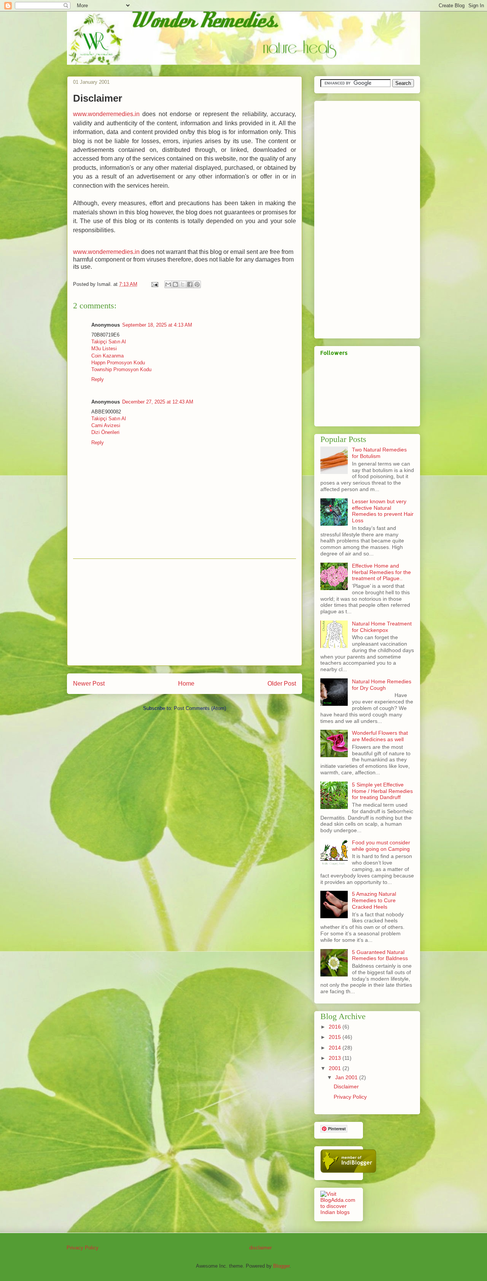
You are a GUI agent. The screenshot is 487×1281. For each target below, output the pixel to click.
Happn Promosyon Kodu (118, 362)
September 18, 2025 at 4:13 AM (157, 325)
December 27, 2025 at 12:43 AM (157, 402)
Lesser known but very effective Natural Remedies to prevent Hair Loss (383, 510)
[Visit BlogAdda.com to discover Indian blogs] (338, 1212)
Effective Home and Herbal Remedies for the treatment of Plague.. (381, 572)
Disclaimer (346, 1086)
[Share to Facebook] (190, 284)
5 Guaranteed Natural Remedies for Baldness (380, 955)
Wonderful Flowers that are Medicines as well (380, 736)
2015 (335, 1037)
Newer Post (89, 683)
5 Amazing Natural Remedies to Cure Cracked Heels (374, 900)
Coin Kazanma (107, 356)
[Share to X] (182, 284)
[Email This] (168, 284)
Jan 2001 (347, 1077)
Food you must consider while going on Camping (381, 845)
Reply (97, 379)
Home (186, 683)
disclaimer (260, 1248)
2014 (335, 1048)
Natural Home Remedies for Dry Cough (381, 684)
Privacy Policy (350, 1097)
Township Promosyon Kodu (121, 369)
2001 (335, 1068)
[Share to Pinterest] (197, 284)
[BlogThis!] (175, 284)
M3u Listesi (104, 348)
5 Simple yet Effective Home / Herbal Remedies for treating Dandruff (382, 791)
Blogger (281, 1266)
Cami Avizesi (105, 425)
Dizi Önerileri (105, 432)
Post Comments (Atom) (200, 708)
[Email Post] (154, 284)
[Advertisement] (184, 612)
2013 (335, 1058)
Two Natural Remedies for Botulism (379, 453)
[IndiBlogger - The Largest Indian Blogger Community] (348, 1171)
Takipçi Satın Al (108, 342)
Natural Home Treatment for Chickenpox (382, 627)
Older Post (281, 683)
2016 (335, 1027)
